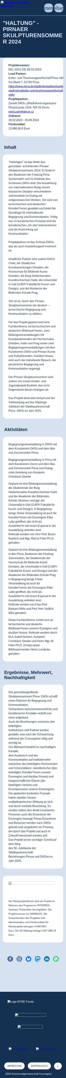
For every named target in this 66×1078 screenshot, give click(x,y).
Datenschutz (39, 1066)
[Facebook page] (19, 1048)
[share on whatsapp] (56, 959)
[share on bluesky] (28, 959)
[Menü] (48, 8)
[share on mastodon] (37, 959)
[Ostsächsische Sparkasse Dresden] (33, 1031)
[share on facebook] (10, 959)
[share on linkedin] (47, 959)
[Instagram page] (46, 1048)
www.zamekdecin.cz (21, 111)
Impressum (14, 1066)
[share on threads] (19, 959)
